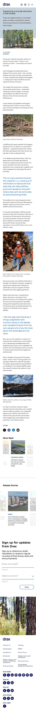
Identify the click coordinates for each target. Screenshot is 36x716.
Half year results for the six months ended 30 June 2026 (18, 463)
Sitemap (21, 645)
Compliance (7, 652)
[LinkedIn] (13, 430)
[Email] (18, 430)
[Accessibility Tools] (22, 4)
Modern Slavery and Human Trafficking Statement (9, 661)
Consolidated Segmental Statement (25, 665)
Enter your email (10, 564)
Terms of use (22, 652)
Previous (5, 449)
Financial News (17, 457)
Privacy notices (8, 666)
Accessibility (7, 649)
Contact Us (6, 645)
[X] (4, 430)
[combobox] (18, 577)
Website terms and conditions (24, 656)
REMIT (20, 649)
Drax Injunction (23, 661)
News (10, 514)
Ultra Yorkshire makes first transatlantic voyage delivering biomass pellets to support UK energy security (18, 521)
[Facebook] (9, 430)
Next (30, 449)
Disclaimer (6, 656)
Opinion (6, 54)
